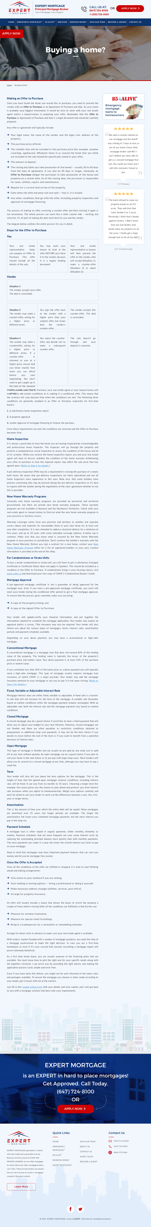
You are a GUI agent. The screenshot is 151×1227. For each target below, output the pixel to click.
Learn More (21, 1186)
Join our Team (97, 22)
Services (62, 22)
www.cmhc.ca (14, 573)
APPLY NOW (129, 8)
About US (85, 1146)
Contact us (135, 22)
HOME (56, 1141)
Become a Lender (117, 22)
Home (11, 22)
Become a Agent (88, 1161)
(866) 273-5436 (120, 1152)
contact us (86, 1151)
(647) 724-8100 (98, 10)
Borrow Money (78, 22)
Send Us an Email (121, 1141)
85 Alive (50, 22)
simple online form (32, 987)
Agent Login (86, 1156)
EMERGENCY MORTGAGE (29, 22)
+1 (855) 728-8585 (99, 14)
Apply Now (73, 1108)
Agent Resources (62, 1165)
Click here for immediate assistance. (96, 1219)
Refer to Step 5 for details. (35, 465)
